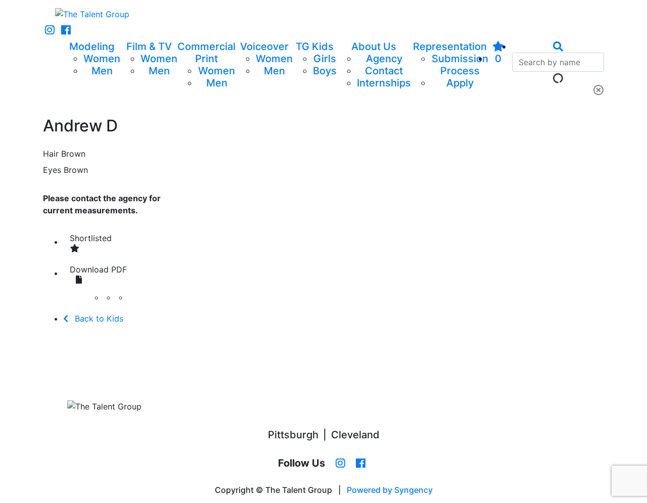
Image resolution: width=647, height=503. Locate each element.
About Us (373, 46)
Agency (384, 59)
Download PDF (98, 269)
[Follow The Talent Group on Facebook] (66, 30)
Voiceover (264, 46)
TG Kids (315, 46)
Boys (325, 71)
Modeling (91, 46)
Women (101, 59)
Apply (460, 83)
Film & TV (149, 46)
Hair (51, 154)
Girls (324, 59)
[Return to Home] (92, 14)
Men (102, 71)
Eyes (52, 170)
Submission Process (460, 65)
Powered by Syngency (390, 490)
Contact (384, 71)
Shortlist (91, 238)
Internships (384, 83)
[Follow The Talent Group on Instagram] (50, 30)
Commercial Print (206, 52)
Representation (450, 46)
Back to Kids (97, 318)
